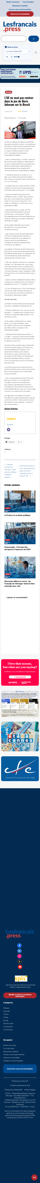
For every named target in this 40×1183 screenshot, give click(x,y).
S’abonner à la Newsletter (20, 14)
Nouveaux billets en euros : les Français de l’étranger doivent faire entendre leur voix (19, 583)
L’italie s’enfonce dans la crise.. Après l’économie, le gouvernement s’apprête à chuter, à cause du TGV (27, 471)
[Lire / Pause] (7, 57)
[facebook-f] (19, 945)
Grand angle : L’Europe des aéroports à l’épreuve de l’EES (17, 548)
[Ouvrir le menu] (35, 52)
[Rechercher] (33, 39)
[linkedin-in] (19, 951)
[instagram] (19, 956)
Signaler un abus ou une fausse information (20, 995)
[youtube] (20, 967)
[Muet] (12, 57)
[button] (34, 1177)
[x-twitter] (19, 961)
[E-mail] (8, 429)
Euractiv (24, 111)
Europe (8, 92)
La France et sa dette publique (17, 515)
